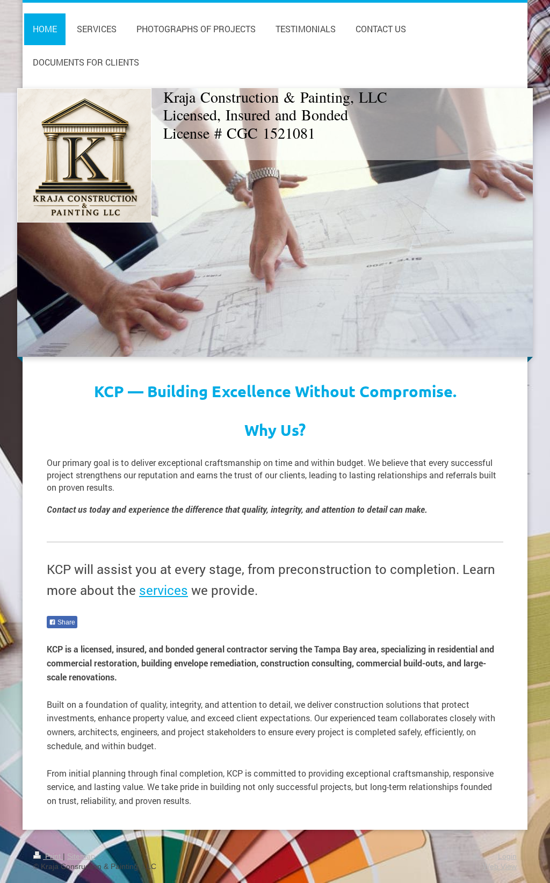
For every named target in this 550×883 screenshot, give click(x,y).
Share (65, 622)
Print (53, 856)
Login (507, 856)
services (163, 590)
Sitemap (81, 856)
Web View (500, 866)
